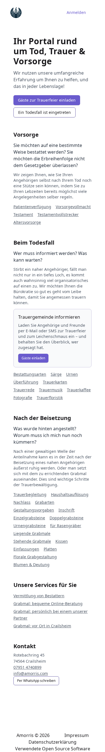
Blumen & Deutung (31, 564)
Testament (23, 214)
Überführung (25, 382)
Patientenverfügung (32, 206)
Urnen (72, 374)
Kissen (61, 541)
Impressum (76, 735)
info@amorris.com (30, 673)
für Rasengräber (65, 525)
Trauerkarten (55, 382)
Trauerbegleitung (29, 494)
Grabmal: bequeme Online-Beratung (48, 603)
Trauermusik (50, 389)
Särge (56, 374)
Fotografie (22, 397)
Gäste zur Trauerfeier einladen (47, 100)
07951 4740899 (27, 667)
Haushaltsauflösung (69, 494)
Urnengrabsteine (29, 525)
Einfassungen (26, 549)
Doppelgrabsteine (66, 517)
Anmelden (76, 12)
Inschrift (66, 510)
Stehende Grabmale (32, 541)
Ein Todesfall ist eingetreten (44, 112)
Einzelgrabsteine (29, 517)
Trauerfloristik (50, 397)
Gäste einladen (33, 358)
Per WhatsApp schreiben (36, 680)
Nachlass (22, 502)
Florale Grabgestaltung (35, 556)
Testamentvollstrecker (58, 214)
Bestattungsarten (29, 374)
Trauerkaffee (79, 389)
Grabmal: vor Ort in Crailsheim (42, 625)
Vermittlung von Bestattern (38, 595)
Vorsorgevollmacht (73, 206)
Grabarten (44, 502)
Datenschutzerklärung (52, 742)
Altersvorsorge (27, 222)
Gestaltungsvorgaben (33, 510)
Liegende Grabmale (31, 533)
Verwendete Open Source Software (52, 749)
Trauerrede (23, 389)
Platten (50, 549)
